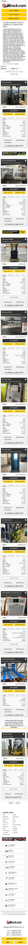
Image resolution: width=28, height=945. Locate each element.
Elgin (14, 822)
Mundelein (15, 828)
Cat (23, 773)
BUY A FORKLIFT (15, 10)
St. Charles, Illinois (12, 146)
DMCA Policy (23, 914)
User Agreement (10, 914)
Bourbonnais (16, 816)
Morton (4, 828)
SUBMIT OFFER (8, 793)
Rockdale (15, 830)
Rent (12, 846)
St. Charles (5, 832)
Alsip (4, 814)
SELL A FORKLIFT (14, 14)
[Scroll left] (2, 765)
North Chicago (6, 830)
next (16, 74)
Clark (24, 122)
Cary (14, 818)
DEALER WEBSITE (7, 142)
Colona (14, 820)
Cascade (23, 699)
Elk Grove (5, 824)
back (12, 74)
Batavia (14, 814)
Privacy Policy (16, 914)
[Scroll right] (25, 765)
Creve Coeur (6, 822)
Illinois (24, 136)
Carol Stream (6, 818)
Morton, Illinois (11, 797)
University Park (6, 834)
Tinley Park (15, 832)
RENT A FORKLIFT (14, 18)
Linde (24, 352)
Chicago (4, 820)
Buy (9, 846)
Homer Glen (5, 826)
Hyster (24, 279)
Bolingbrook (5, 816)
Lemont (14, 826)
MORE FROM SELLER (20, 140)
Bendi (24, 201)
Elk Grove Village (17, 824)
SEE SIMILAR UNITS (8, 140)
